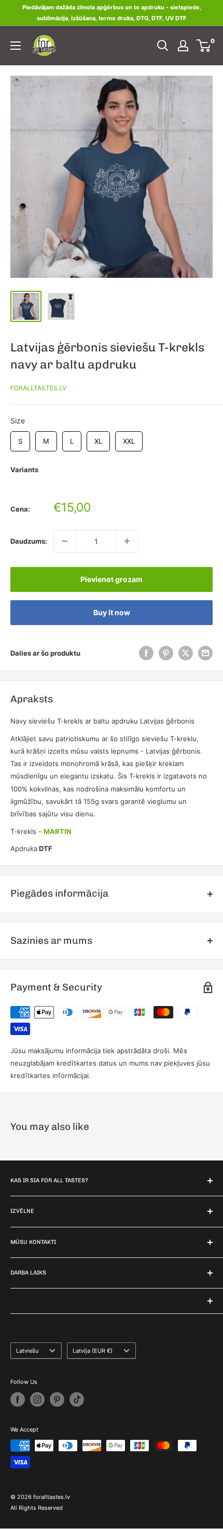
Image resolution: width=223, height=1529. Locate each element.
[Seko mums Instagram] (37, 1399)
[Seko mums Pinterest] (57, 1399)
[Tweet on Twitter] (185, 653)
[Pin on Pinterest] (166, 653)
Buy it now (111, 612)
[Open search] (163, 45)
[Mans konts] (183, 45)
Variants (24, 469)
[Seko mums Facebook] (17, 1399)
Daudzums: (28, 541)
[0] (204, 45)
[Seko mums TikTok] (76, 1399)
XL (98, 438)
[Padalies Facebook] (146, 653)
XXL (129, 438)
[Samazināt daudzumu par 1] (65, 541)
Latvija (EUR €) (93, 1350)
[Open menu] (15, 45)
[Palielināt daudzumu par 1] (127, 541)
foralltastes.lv (38, 388)
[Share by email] (205, 653)
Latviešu (27, 1350)
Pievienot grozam (111, 579)
